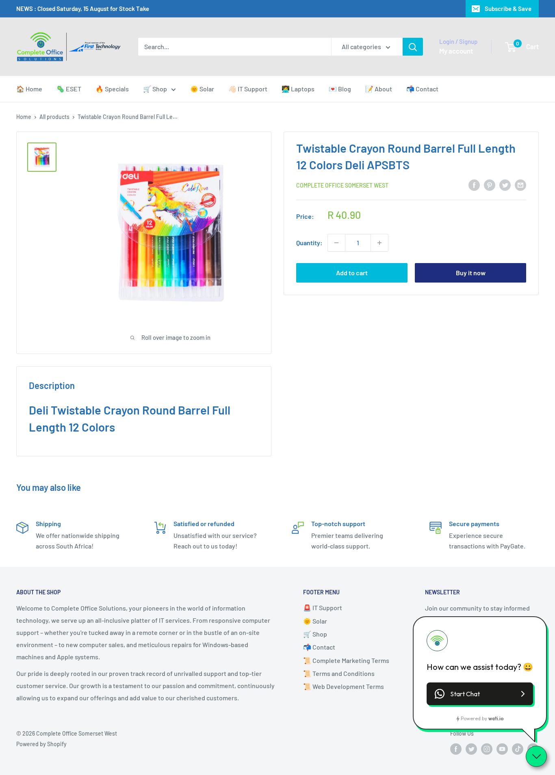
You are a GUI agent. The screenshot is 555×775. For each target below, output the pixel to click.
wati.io (495, 718)
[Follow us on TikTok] (517, 749)
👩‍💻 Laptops (298, 89)
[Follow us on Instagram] (486, 749)
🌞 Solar (202, 89)
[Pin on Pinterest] (489, 185)
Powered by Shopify (41, 743)
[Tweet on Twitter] (505, 185)
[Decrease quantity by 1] (336, 242)
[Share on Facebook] (474, 185)
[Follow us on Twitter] (471, 749)
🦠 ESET (68, 89)
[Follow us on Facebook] (456, 749)
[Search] (413, 47)
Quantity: (309, 242)
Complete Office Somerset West (342, 185)
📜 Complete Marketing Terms (346, 660)
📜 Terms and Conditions (339, 673)
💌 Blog (340, 89)
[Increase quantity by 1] (379, 242)
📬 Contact (422, 89)
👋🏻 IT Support (247, 89)
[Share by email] (520, 185)
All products (54, 116)
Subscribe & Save (508, 8)
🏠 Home (29, 89)
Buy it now (471, 272)
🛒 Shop (155, 89)
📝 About (378, 89)
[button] (480, 693)
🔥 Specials (112, 89)
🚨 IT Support (322, 607)
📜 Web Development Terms (343, 686)
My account (456, 51)
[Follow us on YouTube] (502, 749)
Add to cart (352, 272)
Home (23, 116)
